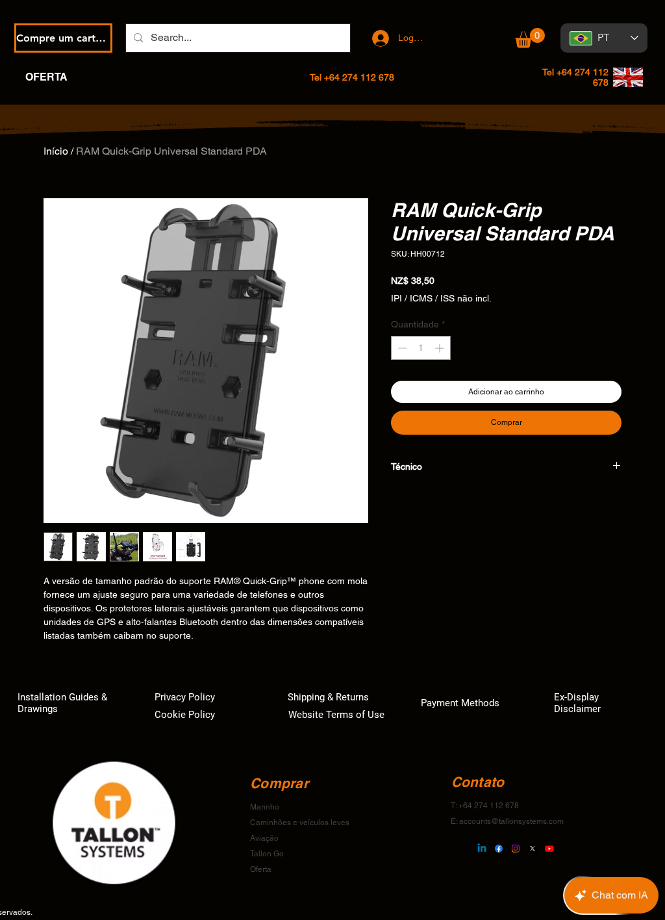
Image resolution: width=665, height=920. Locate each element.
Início (56, 151)
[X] (532, 848)
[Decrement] (401, 348)
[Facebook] (499, 848)
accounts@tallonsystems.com (511, 821)
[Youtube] (549, 848)
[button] (530, 38)
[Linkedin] (482, 848)
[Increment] (441, 348)
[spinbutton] (421, 348)
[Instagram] (515, 848)
